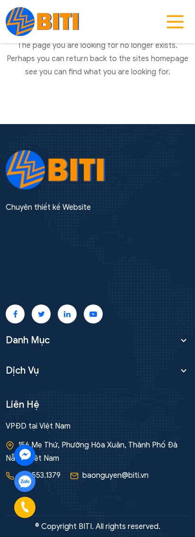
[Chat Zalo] (24, 481)
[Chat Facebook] (24, 455)
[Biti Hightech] (42, 21)
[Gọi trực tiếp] (24, 507)
